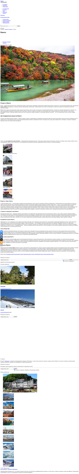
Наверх (2, 1)
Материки (7, 361)
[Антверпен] (8, 433)
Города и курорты (6, 20)
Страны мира (6, 19)
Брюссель (5, 12)
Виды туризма (6, 21)
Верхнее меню (3, 2)
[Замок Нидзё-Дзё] (7, 186)
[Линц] (8, 441)
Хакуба (2, 309)
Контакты (5, 5)
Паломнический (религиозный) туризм (14, 254)
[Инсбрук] (8, 458)
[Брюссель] (8, 416)
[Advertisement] (22, 37)
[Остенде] (8, 400)
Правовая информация (12, 469)
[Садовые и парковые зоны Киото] (7, 152)
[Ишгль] (8, 466)
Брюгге (4, 13)
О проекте (5, 4)
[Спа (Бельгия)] (20, 392)
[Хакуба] (17, 307)
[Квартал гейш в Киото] (7, 175)
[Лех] (8, 449)
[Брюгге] (8, 425)
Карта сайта (5, 6)
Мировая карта (6, 22)
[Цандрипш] (17, 284)
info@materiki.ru (3, 469)
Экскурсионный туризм (48, 254)
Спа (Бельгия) (6, 8)
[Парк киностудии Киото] (7, 163)
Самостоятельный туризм (28, 254)
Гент (4, 10)
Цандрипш (2, 286)
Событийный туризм (38, 254)
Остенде (4, 9)
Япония (4, 42)
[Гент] (8, 408)
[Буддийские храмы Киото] (7, 197)
